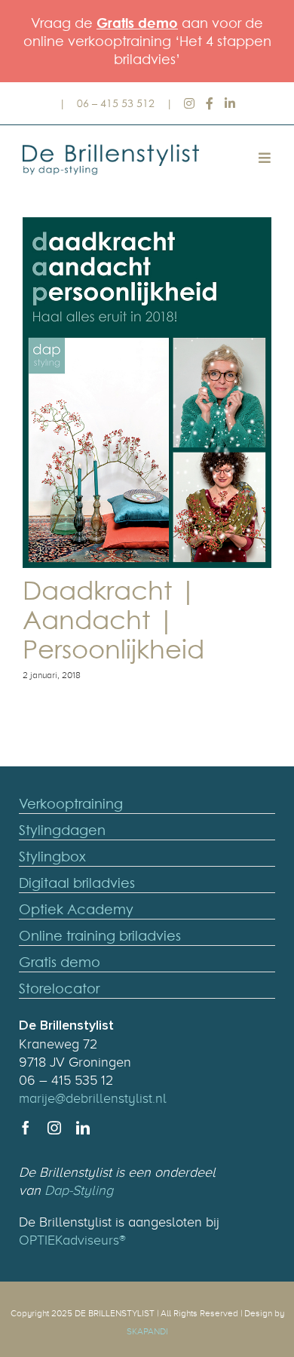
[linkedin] (83, 1127)
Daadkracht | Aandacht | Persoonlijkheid (113, 620)
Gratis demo (137, 22)
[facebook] (25, 1127)
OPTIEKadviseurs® (72, 1240)
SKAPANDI (147, 1331)
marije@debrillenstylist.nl (93, 1098)
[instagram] (54, 1127)
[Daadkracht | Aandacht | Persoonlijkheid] (147, 392)
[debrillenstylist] (117, 147)
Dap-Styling (78, 1190)
